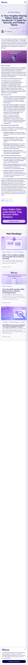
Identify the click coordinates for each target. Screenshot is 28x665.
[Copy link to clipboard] (3, 200)
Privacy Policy (7, 658)
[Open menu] (25, 2)
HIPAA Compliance (15, 12)
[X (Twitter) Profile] (23, 31)
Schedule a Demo (14, 221)
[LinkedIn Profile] (26, 31)
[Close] (25, 649)
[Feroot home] (4, 2)
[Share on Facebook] (11, 200)
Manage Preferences (14, 661)
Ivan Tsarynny (8, 31)
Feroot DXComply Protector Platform (13, 172)
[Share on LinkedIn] (7, 200)
